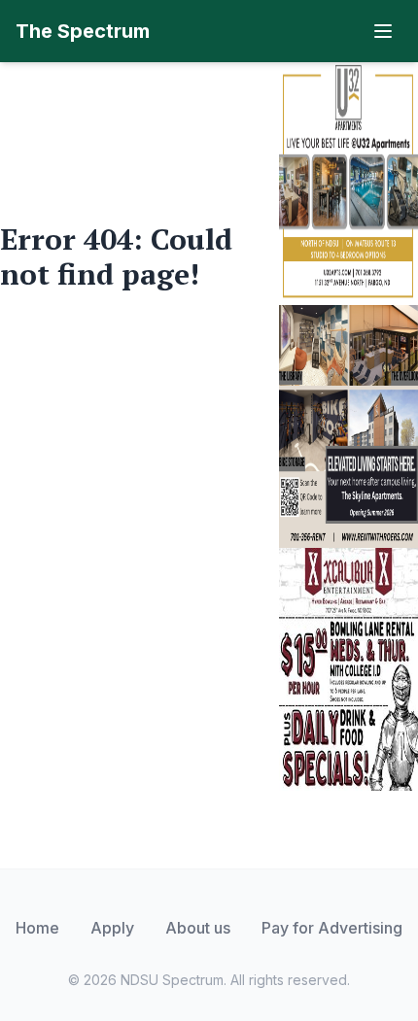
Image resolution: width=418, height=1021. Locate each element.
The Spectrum (83, 31)
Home (37, 927)
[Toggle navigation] (383, 31)
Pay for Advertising (331, 927)
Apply (112, 927)
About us (197, 927)
